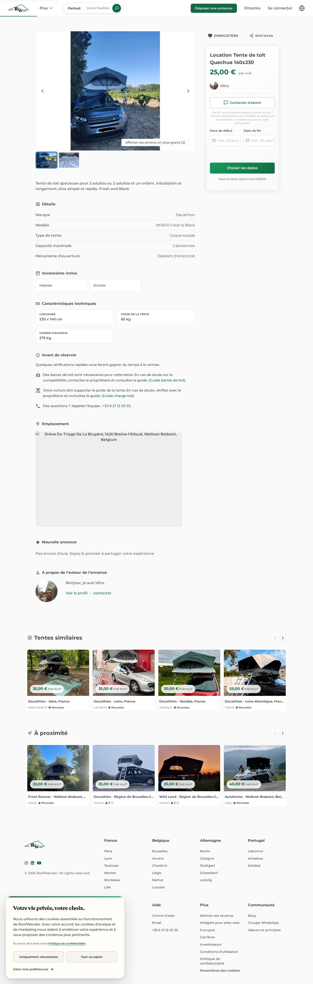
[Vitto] (47, 591)
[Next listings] (283, 638)
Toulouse (111, 865)
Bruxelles (159, 851)
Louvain (158, 887)
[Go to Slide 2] (69, 160)
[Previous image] (42, 90)
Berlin (205, 851)
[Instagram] (26, 863)
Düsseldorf (209, 873)
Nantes (110, 873)
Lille (107, 887)
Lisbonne (255, 851)
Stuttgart (207, 865)
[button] (115, 90)
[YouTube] (39, 863)
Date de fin (252, 130)
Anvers (158, 858)
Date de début (221, 130)
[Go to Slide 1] (47, 160)
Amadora (255, 858)
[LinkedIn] (32, 863)
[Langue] (302, 8)
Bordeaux (112, 880)
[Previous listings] (275, 638)
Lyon (108, 858)
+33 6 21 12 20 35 (116, 406)
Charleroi (159, 865)
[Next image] (188, 90)
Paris (108, 851)
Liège (156, 873)
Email (156, 923)
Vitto (224, 86)
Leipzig (206, 880)
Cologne (207, 858)
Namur (157, 880)
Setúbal (254, 865)
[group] (156, 682)
